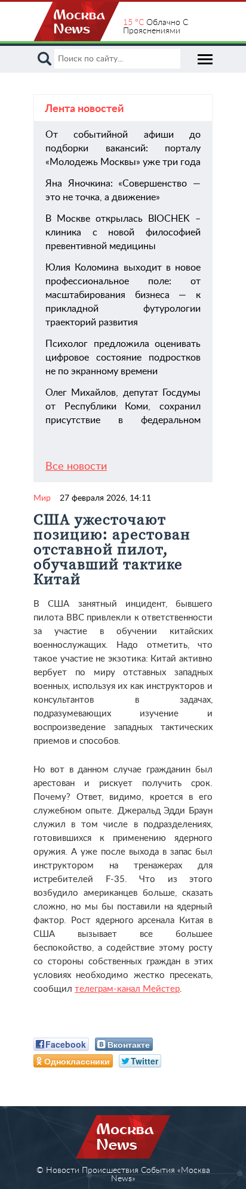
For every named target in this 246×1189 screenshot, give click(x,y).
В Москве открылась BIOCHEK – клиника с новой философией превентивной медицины (123, 232)
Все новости (76, 466)
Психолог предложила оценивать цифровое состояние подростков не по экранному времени (123, 357)
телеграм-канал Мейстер (127, 989)
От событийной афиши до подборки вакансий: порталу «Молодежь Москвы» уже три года (123, 148)
